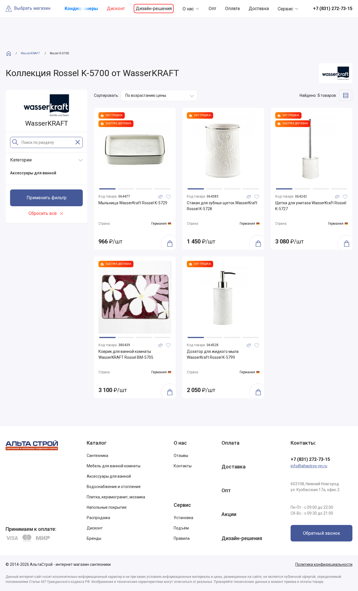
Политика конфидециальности (323, 564)
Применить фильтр (47, 197)
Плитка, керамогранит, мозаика (116, 497)
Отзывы (181, 455)
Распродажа (98, 517)
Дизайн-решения (154, 8)
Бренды (94, 538)
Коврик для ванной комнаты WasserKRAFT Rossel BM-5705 (125, 354)
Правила (182, 538)
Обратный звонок (321, 533)
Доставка (259, 8)
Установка (183, 517)
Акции (229, 514)
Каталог (97, 443)
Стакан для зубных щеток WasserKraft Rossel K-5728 (222, 206)
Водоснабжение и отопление (114, 486)
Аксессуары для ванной (109, 476)
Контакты (183, 466)
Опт (212, 8)
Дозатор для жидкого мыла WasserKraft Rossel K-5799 (213, 354)
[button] (107, 188)
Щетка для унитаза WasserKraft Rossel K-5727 (310, 206)
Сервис (285, 8)
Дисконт (116, 8)
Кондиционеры (81, 8)
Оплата (232, 8)
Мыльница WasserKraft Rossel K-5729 (132, 203)
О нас (188, 8)
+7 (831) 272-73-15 (310, 459)
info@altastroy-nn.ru (309, 466)
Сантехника (97, 455)
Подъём (181, 528)
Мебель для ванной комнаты (113, 466)
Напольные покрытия (106, 507)
